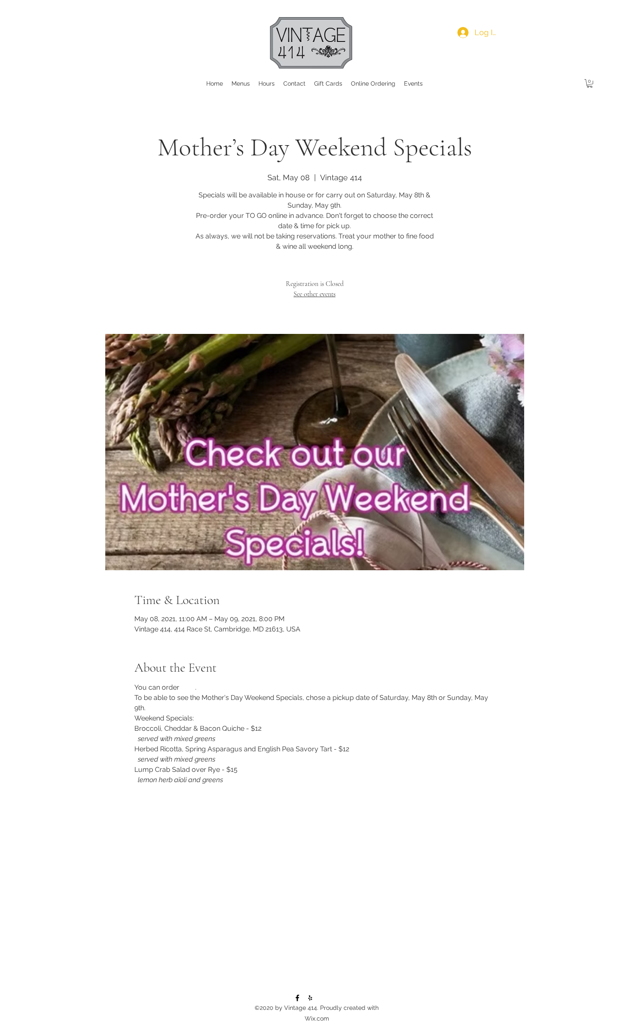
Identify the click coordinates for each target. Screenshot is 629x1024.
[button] (589, 83)
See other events (314, 294)
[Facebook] (297, 998)
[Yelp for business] (310, 998)
